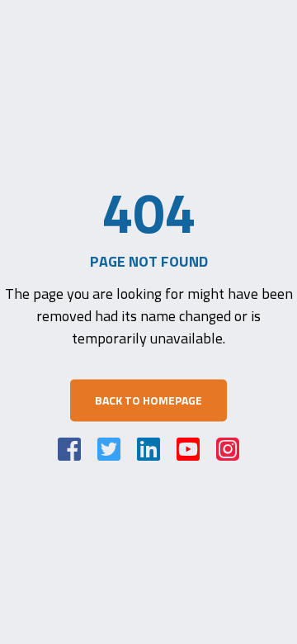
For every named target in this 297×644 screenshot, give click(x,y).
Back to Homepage (148, 401)
